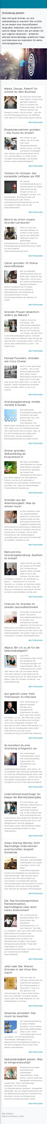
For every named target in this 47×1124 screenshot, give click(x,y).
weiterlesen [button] (35, 122)
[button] (23, 105)
